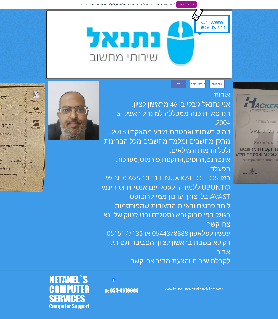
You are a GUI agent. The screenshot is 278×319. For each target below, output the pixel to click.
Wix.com (217, 288)
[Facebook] (113, 279)
